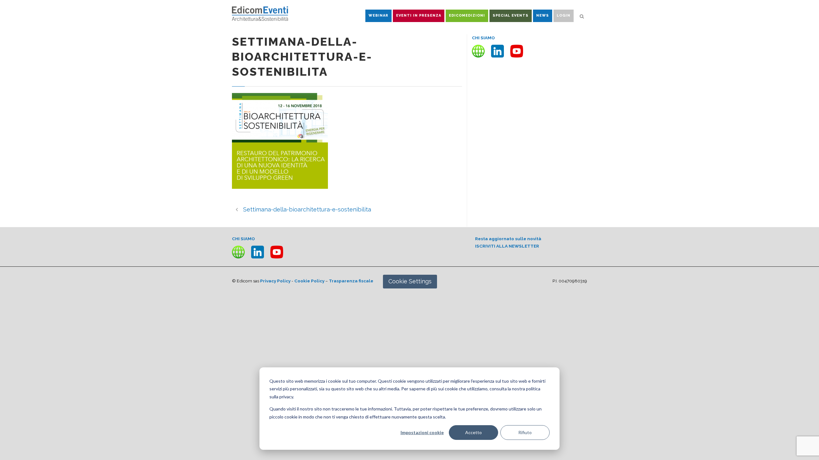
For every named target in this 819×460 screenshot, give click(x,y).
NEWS (542, 15)
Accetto (473, 432)
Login (563, 15)
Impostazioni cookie (422, 432)
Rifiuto (525, 432)
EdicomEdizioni (467, 15)
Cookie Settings (410, 281)
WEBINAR (378, 15)
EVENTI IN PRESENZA (418, 15)
